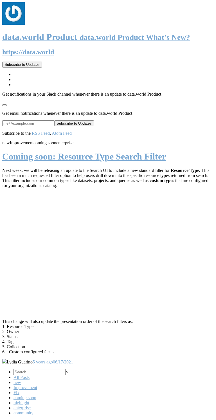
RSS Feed (41, 133)
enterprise (22, 407)
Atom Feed (62, 133)
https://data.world (28, 52)
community (23, 412)
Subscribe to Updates (22, 64)
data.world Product (96, 37)
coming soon (25, 397)
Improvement (25, 387)
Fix (16, 392)
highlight (21, 402)
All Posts (22, 377)
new (17, 382)
